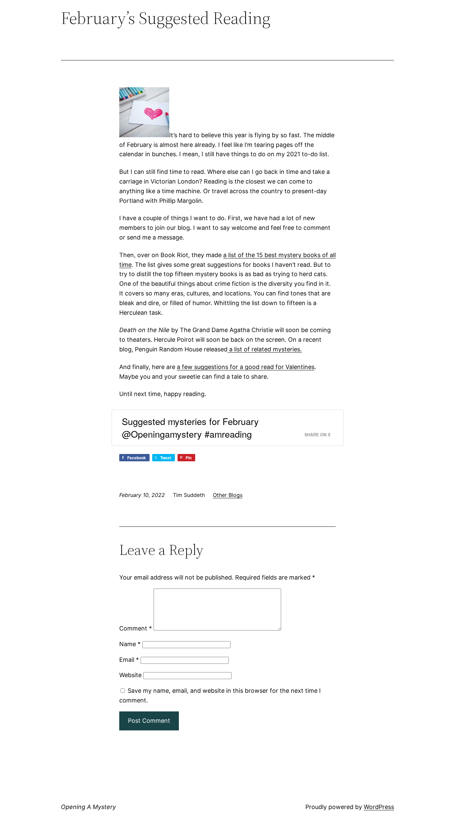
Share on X (317, 435)
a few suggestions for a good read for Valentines (245, 366)
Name (130, 643)
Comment (135, 628)
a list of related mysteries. (265, 349)
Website (130, 674)
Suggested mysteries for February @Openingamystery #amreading (190, 428)
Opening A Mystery (88, 806)
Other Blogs (227, 495)
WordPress (379, 806)
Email (129, 659)
